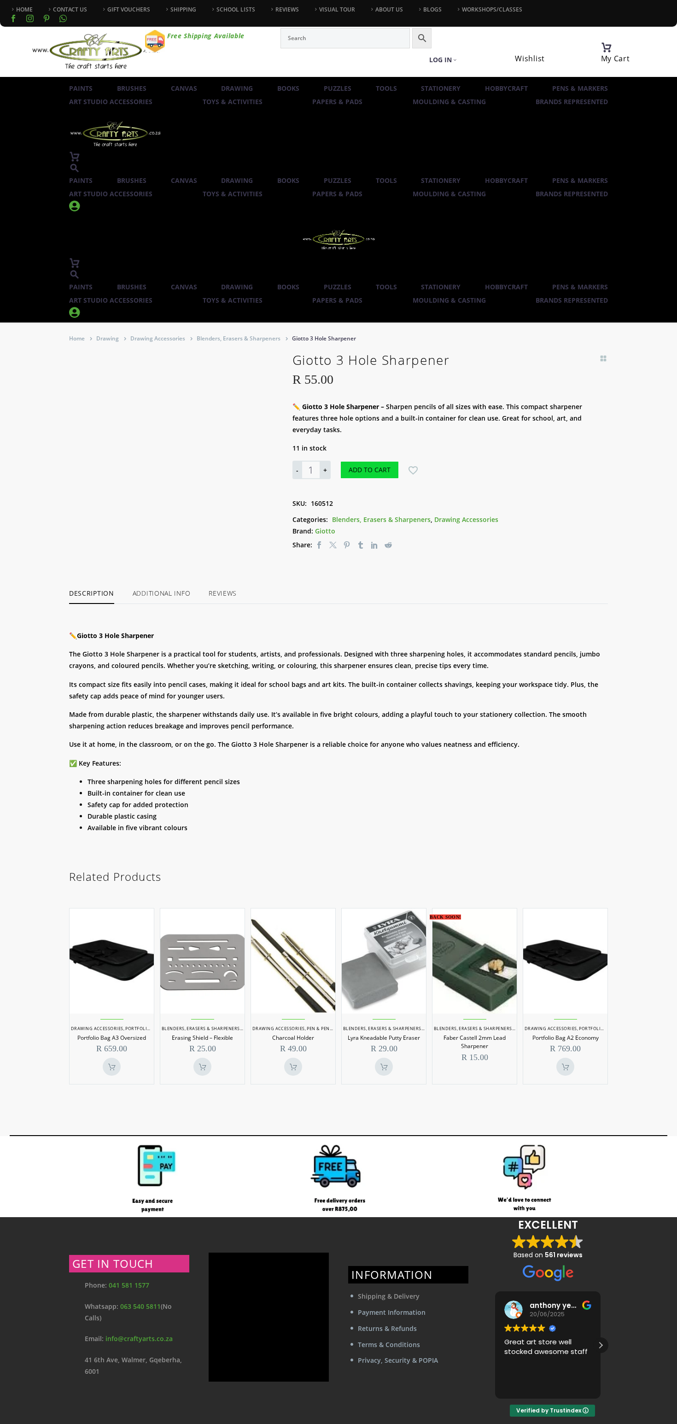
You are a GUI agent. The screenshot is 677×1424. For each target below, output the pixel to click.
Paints (81, 88)
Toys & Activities (233, 101)
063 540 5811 (140, 1306)
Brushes (131, 88)
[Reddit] (388, 545)
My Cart (615, 58)
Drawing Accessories (157, 338)
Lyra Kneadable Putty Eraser (384, 1038)
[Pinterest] (347, 545)
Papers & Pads (337, 101)
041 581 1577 (129, 1285)
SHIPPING (183, 9)
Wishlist (530, 58)
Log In (440, 59)
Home (77, 338)
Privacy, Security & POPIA (398, 1360)
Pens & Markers (580, 88)
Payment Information (392, 1312)
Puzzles (337, 88)
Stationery (441, 88)
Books (288, 88)
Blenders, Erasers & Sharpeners (238, 338)
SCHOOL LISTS (235, 9)
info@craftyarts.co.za (139, 1338)
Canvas (184, 88)
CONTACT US (70, 9)
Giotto (325, 531)
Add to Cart (370, 469)
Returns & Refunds (387, 1328)
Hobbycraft (506, 88)
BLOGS (432, 9)
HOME (24, 9)
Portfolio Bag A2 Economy (565, 1038)
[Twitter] (333, 545)
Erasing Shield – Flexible (202, 1038)
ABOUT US (389, 9)
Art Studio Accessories (110, 101)
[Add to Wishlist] (413, 470)
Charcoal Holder (293, 1038)
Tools (386, 88)
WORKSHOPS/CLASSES (492, 9)
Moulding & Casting (449, 101)
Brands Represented (572, 101)
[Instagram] (30, 18)
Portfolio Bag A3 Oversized (111, 1038)
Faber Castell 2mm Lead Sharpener (475, 1042)
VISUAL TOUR (337, 9)
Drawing (237, 88)
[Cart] (606, 47)
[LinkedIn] (374, 545)
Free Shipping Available (206, 35)
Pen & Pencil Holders (332, 1028)
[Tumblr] (361, 545)
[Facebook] (13, 18)
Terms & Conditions (389, 1344)
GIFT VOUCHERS (128, 9)
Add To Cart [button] (112, 1067)
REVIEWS (287, 9)
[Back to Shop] (603, 358)
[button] (74, 168)
